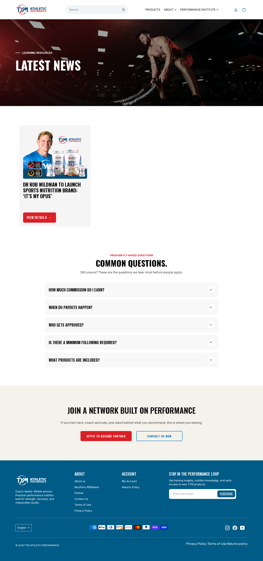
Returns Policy (131, 487)
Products (152, 9)
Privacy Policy (83, 510)
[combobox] (97, 9)
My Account (129, 481)
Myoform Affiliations (87, 487)
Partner (79, 492)
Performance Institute (197, 9)
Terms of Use (83, 504)
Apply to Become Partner (106, 436)
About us (80, 481)
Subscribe (226, 494)
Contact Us (81, 498)
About (168, 9)
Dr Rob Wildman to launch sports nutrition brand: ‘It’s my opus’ (52, 190)
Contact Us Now (159, 436)
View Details (37, 217)
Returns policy (237, 544)
